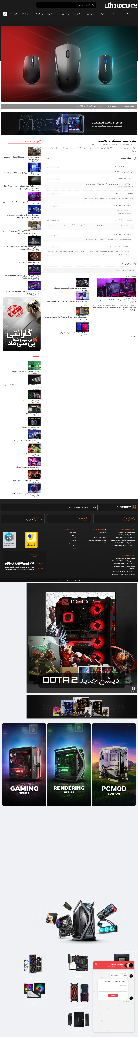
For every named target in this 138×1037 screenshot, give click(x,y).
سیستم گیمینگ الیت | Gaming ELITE (125, 543)
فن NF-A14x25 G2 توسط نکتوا (27, 262)
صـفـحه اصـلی (72, 532)
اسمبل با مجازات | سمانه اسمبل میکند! (25, 480)
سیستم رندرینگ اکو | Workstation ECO (124, 558)
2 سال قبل (133, 302)
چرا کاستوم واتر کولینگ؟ (30, 427)
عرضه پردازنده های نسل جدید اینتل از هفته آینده (20, 173)
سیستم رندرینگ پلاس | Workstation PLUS (123, 561)
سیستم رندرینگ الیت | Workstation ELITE (124, 572)
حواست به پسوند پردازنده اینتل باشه (25, 494)
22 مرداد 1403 (35, 374)
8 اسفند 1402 (35, 443)
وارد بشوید (117, 270)
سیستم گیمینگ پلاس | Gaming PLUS (125, 535)
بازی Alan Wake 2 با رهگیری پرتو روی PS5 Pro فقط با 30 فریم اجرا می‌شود (21, 187)
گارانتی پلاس (102, 532)
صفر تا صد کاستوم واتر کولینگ (27, 467)
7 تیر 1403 (36, 416)
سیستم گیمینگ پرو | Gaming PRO (125, 537)
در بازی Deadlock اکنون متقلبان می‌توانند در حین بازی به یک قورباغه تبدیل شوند (20, 232)
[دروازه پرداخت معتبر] (31, 547)
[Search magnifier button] (93, 5)
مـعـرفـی (74, 548)
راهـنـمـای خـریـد (72, 543)
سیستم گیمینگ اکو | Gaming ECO (126, 532)
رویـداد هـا (73, 546)
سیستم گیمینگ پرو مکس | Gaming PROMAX (123, 540)
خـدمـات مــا (103, 535)
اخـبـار (74, 537)
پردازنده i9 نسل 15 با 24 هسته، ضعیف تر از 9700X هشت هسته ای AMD (23, 216)
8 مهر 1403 (35, 296)
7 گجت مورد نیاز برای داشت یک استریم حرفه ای (21, 202)
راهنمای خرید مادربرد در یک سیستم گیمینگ (70, 288)
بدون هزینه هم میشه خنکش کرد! (26, 440)
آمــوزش (74, 535)
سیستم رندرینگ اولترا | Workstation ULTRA (123, 574)
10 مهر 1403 (35, 220)
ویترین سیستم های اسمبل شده (97, 540)
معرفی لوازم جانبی (131, 298)
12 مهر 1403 (35, 162)
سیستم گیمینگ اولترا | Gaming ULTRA (124, 546)
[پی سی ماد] (121, 5)
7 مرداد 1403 (35, 389)
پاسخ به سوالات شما (31, 454)
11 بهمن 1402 (35, 456)
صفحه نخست (129, 106)
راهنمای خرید (112, 106)
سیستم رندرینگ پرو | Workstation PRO (124, 563)
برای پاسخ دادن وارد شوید (53, 167)
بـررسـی (74, 540)
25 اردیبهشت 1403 (33, 429)
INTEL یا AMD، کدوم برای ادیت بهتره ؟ (72, 333)
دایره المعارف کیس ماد (100, 537)
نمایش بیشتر (132, 311)
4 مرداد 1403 (35, 403)
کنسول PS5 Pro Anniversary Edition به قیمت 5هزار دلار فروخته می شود (21, 248)
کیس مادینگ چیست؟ (30, 400)
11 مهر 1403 (35, 175)
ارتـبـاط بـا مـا (103, 543)
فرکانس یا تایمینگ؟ (31, 414)
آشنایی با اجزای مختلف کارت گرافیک (25, 371)
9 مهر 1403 (35, 251)
